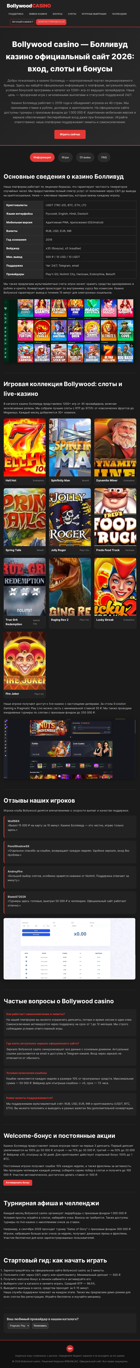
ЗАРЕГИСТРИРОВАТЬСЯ (51, 21)
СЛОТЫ (72, 14)
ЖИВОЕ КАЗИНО (38, 14)
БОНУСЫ (57, 14)
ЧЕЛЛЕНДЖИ (119, 14)
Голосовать (40, 1325)
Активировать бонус (17, 1182)
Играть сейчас (70, 134)
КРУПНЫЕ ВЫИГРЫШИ (94, 14)
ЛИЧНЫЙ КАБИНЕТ (22, 22)
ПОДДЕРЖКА (16, 14)
